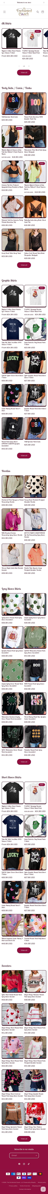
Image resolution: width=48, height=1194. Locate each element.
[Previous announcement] (4, 2)
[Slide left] (19, 66)
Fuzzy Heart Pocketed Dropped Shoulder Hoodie (34, 501)
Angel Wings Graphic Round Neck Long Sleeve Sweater (33, 1095)
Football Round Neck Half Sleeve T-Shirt (35, 939)
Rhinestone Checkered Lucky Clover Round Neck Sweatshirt (11, 718)
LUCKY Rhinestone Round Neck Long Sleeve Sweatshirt (34, 652)
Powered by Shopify (30, 1182)
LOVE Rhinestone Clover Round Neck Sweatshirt (12, 751)
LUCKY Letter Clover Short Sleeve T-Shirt (12, 377)
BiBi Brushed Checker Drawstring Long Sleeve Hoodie (12, 534)
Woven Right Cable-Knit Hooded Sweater (12, 569)
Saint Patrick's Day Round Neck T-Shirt (34, 343)
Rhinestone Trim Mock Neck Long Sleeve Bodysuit (35, 151)
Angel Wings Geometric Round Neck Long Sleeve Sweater (12, 1128)
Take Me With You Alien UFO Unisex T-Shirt (11, 343)
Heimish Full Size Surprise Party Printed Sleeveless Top (12, 221)
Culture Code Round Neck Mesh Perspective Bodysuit (34, 254)
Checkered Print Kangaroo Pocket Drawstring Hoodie (13, 501)
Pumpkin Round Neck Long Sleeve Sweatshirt (33, 751)
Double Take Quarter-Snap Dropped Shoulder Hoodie (33, 569)
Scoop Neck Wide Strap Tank (11, 253)
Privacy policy (13, 1186)
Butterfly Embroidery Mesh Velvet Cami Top (35, 221)
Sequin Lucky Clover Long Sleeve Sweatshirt (34, 619)
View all (24, 72)
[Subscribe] (36, 1155)
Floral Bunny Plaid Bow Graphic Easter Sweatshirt (35, 718)
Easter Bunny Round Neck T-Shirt (11, 410)
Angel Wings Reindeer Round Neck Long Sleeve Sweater (34, 996)
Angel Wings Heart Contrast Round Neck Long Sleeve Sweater (12, 1095)
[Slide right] (28, 66)
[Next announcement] (43, 2)
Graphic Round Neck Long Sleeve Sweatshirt (12, 652)
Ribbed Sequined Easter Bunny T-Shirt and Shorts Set (12, 939)
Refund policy (42, 1182)
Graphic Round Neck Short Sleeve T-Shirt (35, 410)
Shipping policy (36, 1186)
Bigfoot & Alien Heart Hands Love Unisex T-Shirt (11, 52)
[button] (4, 11)
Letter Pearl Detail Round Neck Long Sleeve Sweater (12, 996)
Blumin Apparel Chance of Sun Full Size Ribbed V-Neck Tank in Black (12, 152)
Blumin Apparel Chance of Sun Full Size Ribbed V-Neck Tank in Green (34, 187)
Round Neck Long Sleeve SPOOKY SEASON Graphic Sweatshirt (11, 444)
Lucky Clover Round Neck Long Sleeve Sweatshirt (12, 619)
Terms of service (25, 1186)
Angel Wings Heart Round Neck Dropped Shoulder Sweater (34, 1062)
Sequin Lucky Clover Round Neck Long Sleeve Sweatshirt (12, 685)
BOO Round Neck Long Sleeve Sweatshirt (34, 685)
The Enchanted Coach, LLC (15, 1182)
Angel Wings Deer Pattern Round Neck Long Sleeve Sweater (35, 1128)
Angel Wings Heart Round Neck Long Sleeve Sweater (12, 1029)
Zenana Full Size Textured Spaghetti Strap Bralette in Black (12, 186)
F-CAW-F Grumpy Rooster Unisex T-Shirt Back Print (31, 52)
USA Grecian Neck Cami (10, 117)
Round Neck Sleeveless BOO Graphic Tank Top (33, 118)
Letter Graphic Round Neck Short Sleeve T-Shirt (35, 377)
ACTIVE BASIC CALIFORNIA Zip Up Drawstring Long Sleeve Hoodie (34, 535)
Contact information (25, 1189)
